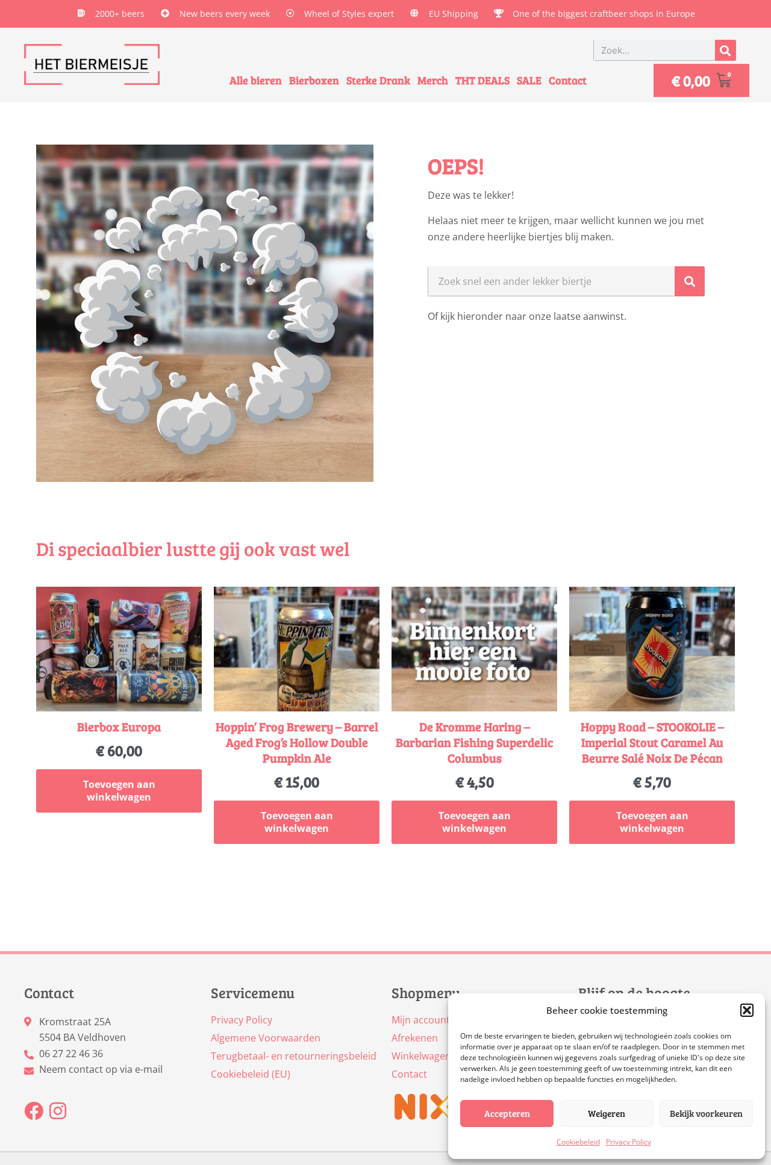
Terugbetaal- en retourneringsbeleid (293, 1056)
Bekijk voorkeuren (706, 1113)
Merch (432, 80)
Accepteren (507, 1113)
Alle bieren (255, 80)
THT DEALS (482, 80)
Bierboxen (314, 80)
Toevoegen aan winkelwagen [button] (119, 791)
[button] (747, 1010)
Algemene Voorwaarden (265, 1038)
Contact (568, 80)
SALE (529, 80)
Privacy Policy (628, 1142)
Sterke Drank (378, 80)
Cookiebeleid (578, 1142)
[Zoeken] (725, 50)
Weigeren (606, 1113)
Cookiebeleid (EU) (250, 1074)
